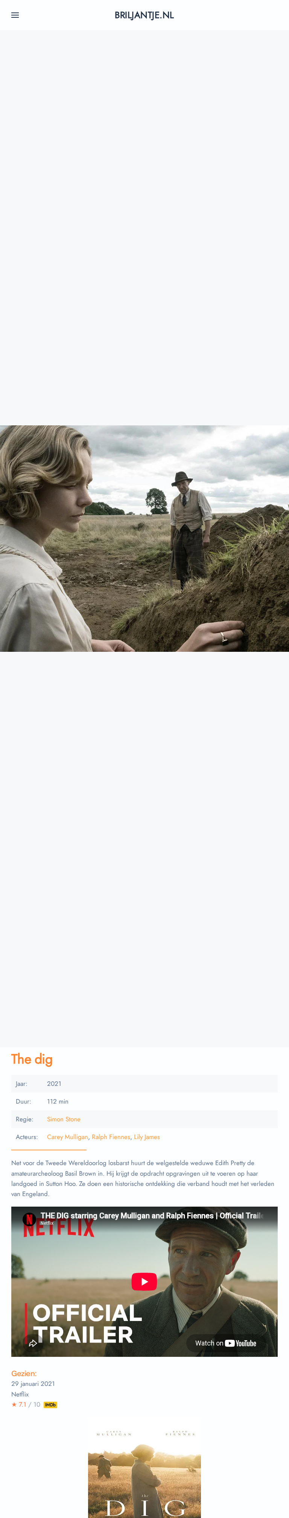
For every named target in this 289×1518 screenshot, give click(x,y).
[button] (15, 15)
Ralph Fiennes (111, 1136)
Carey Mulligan (67, 1136)
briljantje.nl (144, 15)
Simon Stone (64, 1119)
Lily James (147, 1136)
